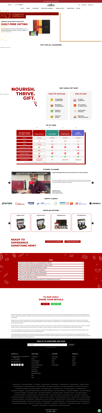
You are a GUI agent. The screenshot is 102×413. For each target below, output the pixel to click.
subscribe (71, 344)
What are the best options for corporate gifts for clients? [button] (35, 262)
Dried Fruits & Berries (47, 8)
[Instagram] (17, 365)
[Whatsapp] (99, 410)
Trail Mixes (35, 8)
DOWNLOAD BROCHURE (72, 241)
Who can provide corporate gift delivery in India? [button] (33, 267)
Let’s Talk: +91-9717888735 (54, 241)
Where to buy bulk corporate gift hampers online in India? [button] (35, 265)
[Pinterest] (15, 365)
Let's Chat (56, 303)
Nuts (22, 8)
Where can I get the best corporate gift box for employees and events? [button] (39, 279)
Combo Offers (70, 8)
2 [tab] (51, 195)
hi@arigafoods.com (17, 361)
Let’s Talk (45, 303)
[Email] (22, 365)
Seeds (28, 8)
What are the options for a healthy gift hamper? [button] (33, 274)
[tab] (51, 263)
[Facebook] (12, 365)
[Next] (93, 183)
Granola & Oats (60, 8)
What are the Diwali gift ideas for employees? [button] (32, 270)
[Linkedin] (20, 365)
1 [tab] (50, 195)
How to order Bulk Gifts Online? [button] (28, 277)
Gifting (78, 8)
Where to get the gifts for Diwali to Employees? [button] (33, 272)
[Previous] (9, 183)
